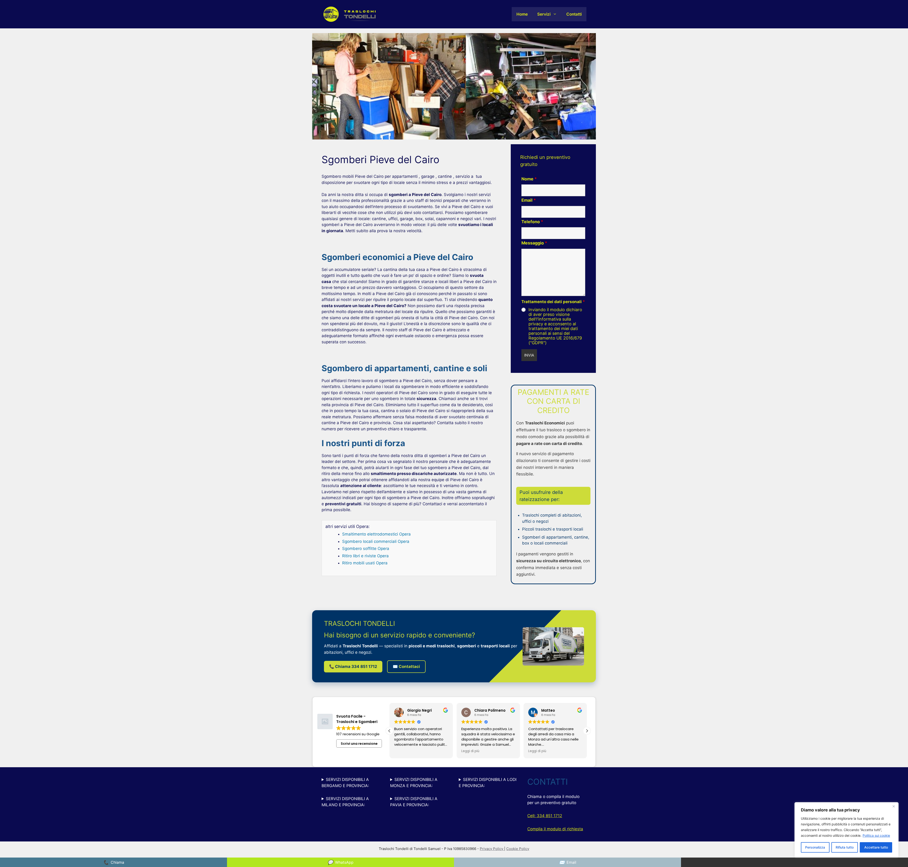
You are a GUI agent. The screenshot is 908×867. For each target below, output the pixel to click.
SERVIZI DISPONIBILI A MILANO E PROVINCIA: (345, 801)
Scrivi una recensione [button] (359, 743)
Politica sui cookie (876, 835)
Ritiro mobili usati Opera (365, 563)
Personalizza (815, 847)
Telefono (532, 221)
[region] (846, 830)
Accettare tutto (876, 847)
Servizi (543, 14)
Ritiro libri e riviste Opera (365, 555)
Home (522, 14)
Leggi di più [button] (403, 751)
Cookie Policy (517, 848)
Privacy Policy (492, 848)
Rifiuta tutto (845, 847)
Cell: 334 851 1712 (544, 815)
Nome (529, 178)
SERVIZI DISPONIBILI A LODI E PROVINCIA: (487, 782)
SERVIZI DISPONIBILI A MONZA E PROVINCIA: (413, 782)
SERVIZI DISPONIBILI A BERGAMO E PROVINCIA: (345, 782)
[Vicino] (893, 806)
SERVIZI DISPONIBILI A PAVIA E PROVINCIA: (413, 801)
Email (528, 200)
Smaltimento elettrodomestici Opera (376, 534)
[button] (389, 730)
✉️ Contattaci (406, 666)
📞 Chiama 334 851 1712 (353, 666)
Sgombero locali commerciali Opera (375, 541)
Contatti (574, 14)
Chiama (113, 862)
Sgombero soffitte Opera (365, 548)
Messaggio (534, 242)
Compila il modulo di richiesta (555, 829)
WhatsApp (340, 862)
